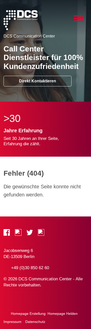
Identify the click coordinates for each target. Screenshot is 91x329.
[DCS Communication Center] (21, 20)
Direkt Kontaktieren (37, 81)
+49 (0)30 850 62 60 (30, 267)
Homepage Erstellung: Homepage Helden (44, 314)
